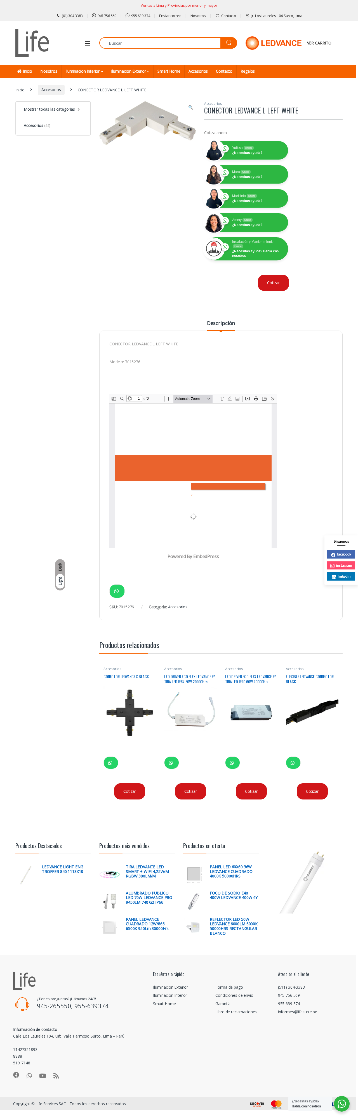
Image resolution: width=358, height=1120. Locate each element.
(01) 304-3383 (72, 15)
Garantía (222, 1003)
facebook (344, 554)
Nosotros (198, 15)
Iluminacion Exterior (128, 71)
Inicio (27, 71)
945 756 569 (107, 15)
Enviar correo (170, 15)
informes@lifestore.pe (297, 1011)
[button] (190, 107)
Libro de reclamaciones (236, 1011)
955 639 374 (140, 15)
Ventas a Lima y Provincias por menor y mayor (179, 5)
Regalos (248, 71)
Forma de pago (229, 987)
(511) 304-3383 (291, 987)
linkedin (344, 576)
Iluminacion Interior (82, 71)
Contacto (228, 15)
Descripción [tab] (221, 323)
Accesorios (198, 71)
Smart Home (168, 71)
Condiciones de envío (234, 995)
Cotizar (273, 282)
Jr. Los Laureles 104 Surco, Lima (276, 15)
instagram (344, 565)
